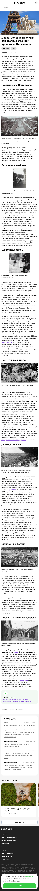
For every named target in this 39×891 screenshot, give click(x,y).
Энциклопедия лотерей (8, 840)
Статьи (3, 850)
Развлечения (5, 843)
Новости (4, 847)
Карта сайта (5, 859)
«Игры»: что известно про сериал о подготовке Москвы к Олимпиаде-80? (17, 700)
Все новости (19, 822)
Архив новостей (6, 856)
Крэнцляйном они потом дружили (13, 440)
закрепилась (23, 680)
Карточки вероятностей (9, 837)
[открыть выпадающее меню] (2, 2)
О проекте (4, 834)
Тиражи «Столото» (7, 853)
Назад (6, 7)
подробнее (29, 877)
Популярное (6, 48)
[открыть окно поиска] (36, 2)
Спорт (13, 48)
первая (16, 652)
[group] (18, 800)
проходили (13, 490)
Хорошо (19, 886)
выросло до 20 (6, 342)
